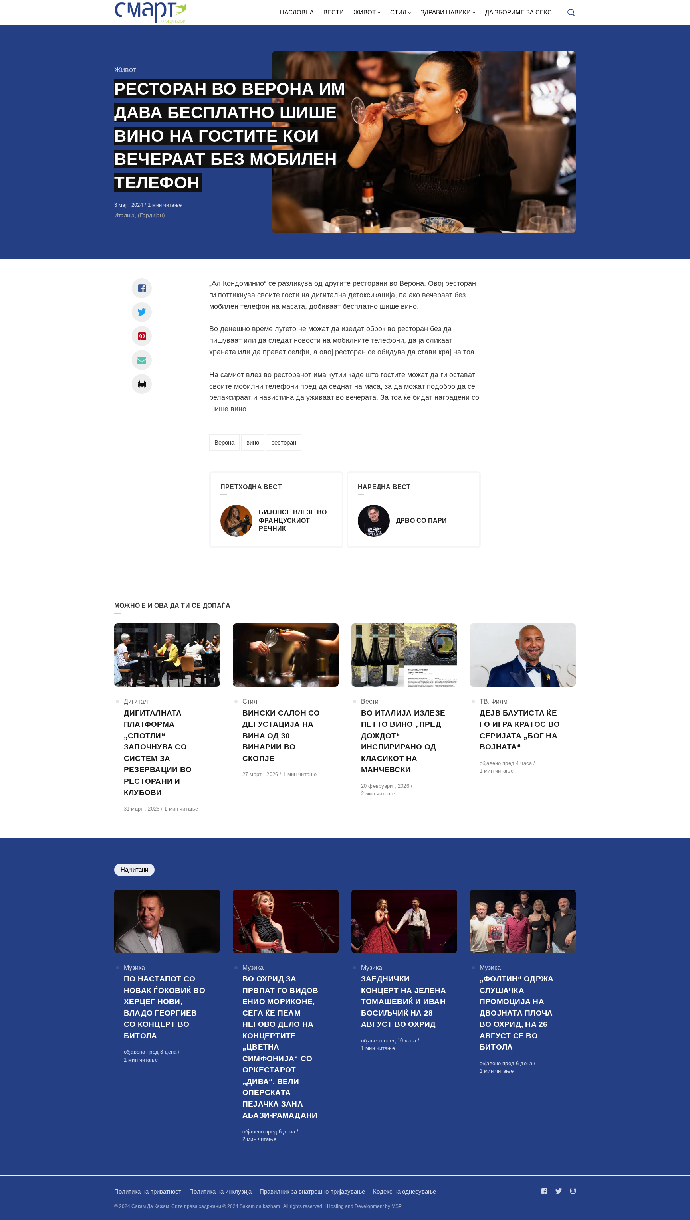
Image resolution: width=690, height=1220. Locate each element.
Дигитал (136, 701)
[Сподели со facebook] (142, 288)
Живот (125, 70)
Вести (370, 701)
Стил (249, 701)
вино (252, 442)
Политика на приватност (147, 1191)
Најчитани (134, 869)
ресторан (283, 442)
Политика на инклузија (220, 1191)
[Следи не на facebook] (545, 1191)
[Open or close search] (571, 12)
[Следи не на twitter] (558, 1191)
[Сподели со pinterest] (142, 336)
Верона (224, 442)
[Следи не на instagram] (571, 1191)
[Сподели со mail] (142, 360)
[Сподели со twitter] (142, 312)
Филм (499, 701)
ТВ (484, 701)
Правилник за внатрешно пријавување (312, 1191)
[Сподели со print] (142, 384)
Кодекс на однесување (404, 1191)
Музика (134, 967)
